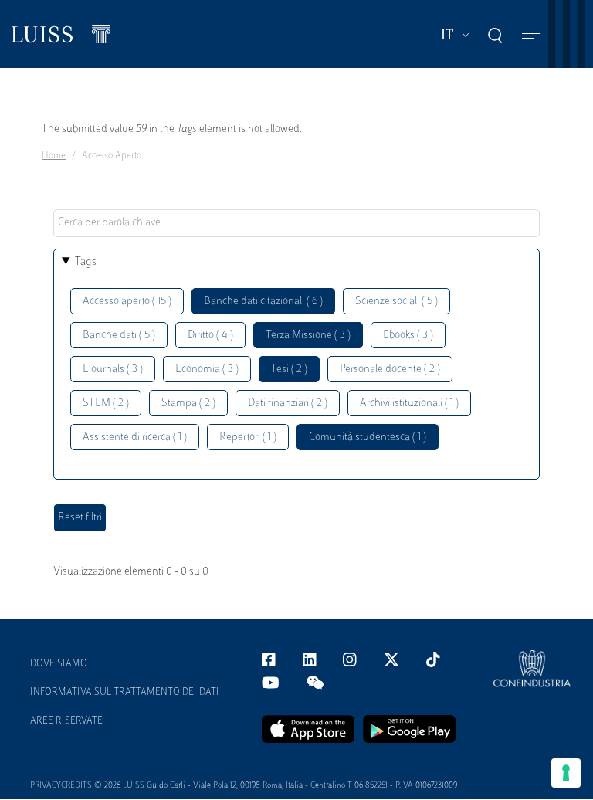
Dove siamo (58, 664)
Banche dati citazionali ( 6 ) (263, 301)
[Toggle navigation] (531, 34)
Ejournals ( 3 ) (113, 369)
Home (54, 156)
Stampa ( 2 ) (188, 403)
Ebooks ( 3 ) (408, 335)
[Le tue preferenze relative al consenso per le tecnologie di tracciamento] (566, 773)
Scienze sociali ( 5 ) (396, 301)
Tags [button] (86, 262)
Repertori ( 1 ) (247, 437)
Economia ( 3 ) (207, 369)
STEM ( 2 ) (106, 403)
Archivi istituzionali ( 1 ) (409, 403)
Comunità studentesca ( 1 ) (367, 437)
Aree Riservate (66, 721)
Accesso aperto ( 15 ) (127, 301)
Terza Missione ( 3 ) (308, 335)
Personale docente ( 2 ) (390, 369)
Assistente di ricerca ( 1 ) (135, 437)
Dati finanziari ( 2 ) (287, 403)
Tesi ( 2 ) (289, 369)
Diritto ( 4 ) (210, 335)
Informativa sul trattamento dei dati (124, 692)
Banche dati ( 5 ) (119, 335)
